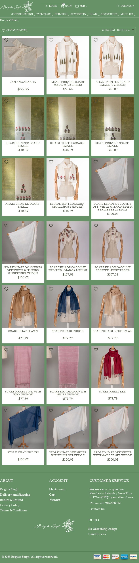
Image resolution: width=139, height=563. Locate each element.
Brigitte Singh (9, 490)
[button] (6, 40)
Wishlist (54, 500)
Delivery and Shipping (15, 495)
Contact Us (97, 509)
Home (4, 20)
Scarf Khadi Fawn (23, 331)
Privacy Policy (10, 505)
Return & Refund (11, 500)
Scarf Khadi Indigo (68, 331)
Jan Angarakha (23, 82)
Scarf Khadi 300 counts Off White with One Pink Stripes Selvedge (112, 207)
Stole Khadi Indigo (23, 453)
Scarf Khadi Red (112, 392)
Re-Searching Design (102, 529)
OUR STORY (127, 6)
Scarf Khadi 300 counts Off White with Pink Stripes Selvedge (23, 271)
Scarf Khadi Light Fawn (112, 331)
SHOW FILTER (17, 30)
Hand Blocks (97, 534)
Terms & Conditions (13, 511)
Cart (52, 495)
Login (53, 6)
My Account (57, 490)
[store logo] (16, 6)
